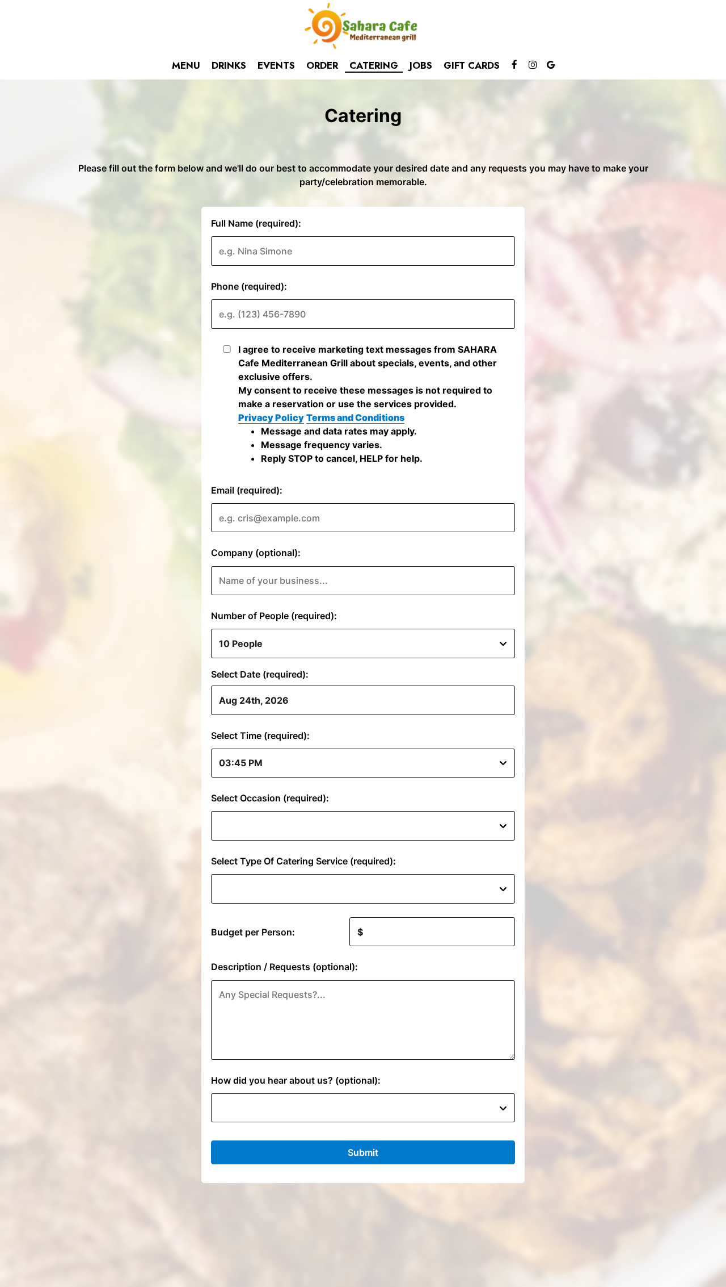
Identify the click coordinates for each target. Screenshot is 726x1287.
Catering (373, 65)
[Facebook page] (514, 65)
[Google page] (551, 65)
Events (276, 65)
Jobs (421, 65)
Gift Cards (472, 65)
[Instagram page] (533, 65)
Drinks (229, 65)
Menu (186, 65)
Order (322, 65)
